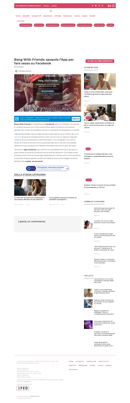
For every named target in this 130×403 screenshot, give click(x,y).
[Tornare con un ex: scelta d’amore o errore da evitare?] (105, 225)
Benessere (67, 16)
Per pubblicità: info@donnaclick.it (28, 6)
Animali (92, 16)
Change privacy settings (24, 398)
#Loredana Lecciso (84, 25)
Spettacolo (47, 16)
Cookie (54, 6)
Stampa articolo (24, 71)
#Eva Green (39, 25)
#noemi (110, 25)
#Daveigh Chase (52, 25)
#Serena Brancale (68, 25)
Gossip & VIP (36, 16)
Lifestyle (57, 16)
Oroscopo (21, 21)
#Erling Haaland (26, 25)
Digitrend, (16, 204)
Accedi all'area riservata (99, 61)
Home (18, 16)
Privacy (46, 6)
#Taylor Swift (99, 25)
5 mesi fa (21, 204)
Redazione (87, 101)
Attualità (26, 16)
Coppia (84, 16)
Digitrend (27, 381)
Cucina (77, 16)
